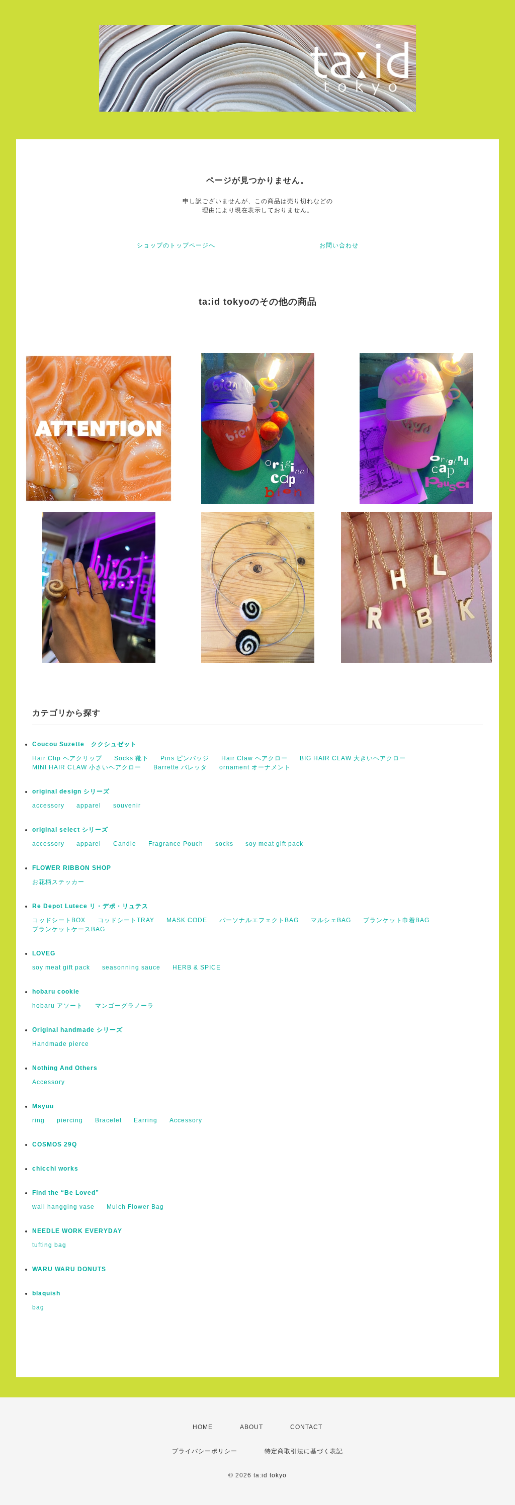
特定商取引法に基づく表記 (304, 1451)
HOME (203, 1427)
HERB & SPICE (197, 967)
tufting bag (49, 1245)
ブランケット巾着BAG (396, 920)
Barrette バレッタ (180, 767)
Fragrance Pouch (175, 843)
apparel (88, 805)
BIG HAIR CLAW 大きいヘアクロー (353, 758)
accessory (48, 805)
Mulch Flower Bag (135, 1206)
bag (38, 1307)
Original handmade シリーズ (77, 1029)
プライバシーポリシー (204, 1451)
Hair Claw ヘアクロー (254, 758)
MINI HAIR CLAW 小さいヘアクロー (86, 767)
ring (38, 1120)
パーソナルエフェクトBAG (259, 920)
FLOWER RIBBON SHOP (71, 867)
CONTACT (306, 1427)
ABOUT (251, 1427)
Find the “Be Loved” (65, 1192)
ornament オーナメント (255, 767)
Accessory (48, 1082)
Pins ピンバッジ (184, 758)
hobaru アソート (57, 1005)
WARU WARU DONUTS (69, 1269)
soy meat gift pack (274, 843)
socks (224, 843)
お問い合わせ (339, 245)
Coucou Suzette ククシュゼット (84, 744)
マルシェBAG (331, 920)
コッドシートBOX (58, 920)
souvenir (127, 805)
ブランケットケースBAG (68, 929)
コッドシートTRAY (126, 920)
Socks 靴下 (131, 758)
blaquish (46, 1293)
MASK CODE (186, 920)
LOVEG (43, 953)
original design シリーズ (71, 791)
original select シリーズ (70, 829)
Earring (145, 1120)
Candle (124, 843)
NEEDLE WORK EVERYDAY (77, 1230)
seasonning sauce (131, 967)
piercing (70, 1120)
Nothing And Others (65, 1068)
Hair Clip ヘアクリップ (67, 758)
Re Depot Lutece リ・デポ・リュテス (90, 906)
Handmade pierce (60, 1043)
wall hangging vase (63, 1206)
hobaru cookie (55, 991)
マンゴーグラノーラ (124, 1005)
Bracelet (108, 1120)
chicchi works (55, 1168)
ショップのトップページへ (176, 245)
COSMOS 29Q (54, 1144)
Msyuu (43, 1106)
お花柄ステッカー (58, 882)
